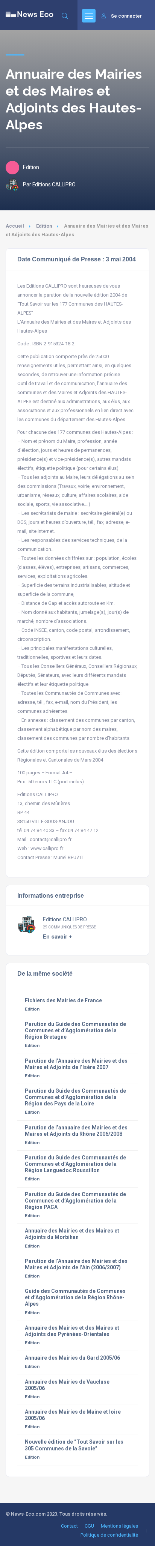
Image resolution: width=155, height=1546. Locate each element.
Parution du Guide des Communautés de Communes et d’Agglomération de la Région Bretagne (75, 1030)
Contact (69, 1526)
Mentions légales (119, 1526)
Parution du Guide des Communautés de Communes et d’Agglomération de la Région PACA (75, 1200)
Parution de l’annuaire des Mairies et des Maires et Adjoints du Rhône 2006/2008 (76, 1131)
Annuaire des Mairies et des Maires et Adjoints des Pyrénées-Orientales (72, 1331)
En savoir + (57, 936)
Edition (44, 226)
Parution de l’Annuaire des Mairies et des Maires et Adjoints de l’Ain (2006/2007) (76, 1264)
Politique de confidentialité (109, 1535)
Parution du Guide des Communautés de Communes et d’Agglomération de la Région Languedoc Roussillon (75, 1164)
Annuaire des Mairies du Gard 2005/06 (72, 1358)
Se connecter (126, 16)
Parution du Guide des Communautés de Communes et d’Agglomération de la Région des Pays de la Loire (75, 1097)
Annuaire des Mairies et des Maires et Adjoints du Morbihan (72, 1234)
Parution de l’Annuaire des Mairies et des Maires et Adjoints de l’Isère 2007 (76, 1064)
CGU (89, 1526)
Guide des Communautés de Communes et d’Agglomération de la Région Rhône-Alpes (75, 1297)
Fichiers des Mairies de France (63, 1000)
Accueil (15, 226)
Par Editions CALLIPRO (49, 184)
